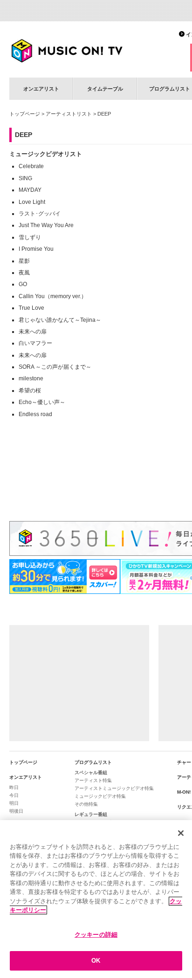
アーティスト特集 (93, 780)
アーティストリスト (69, 114)
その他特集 (86, 804)
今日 (14, 795)
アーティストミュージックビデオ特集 (114, 788)
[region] (96, 899)
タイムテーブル (105, 88)
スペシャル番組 (91, 772)
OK (95, 960)
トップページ (24, 114)
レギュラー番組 (91, 814)
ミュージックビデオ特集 (100, 796)
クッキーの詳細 (96, 934)
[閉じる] (181, 833)
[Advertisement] (79, 683)
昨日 (14, 787)
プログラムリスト (93, 762)
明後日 (16, 811)
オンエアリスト (41, 88)
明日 (14, 803)
